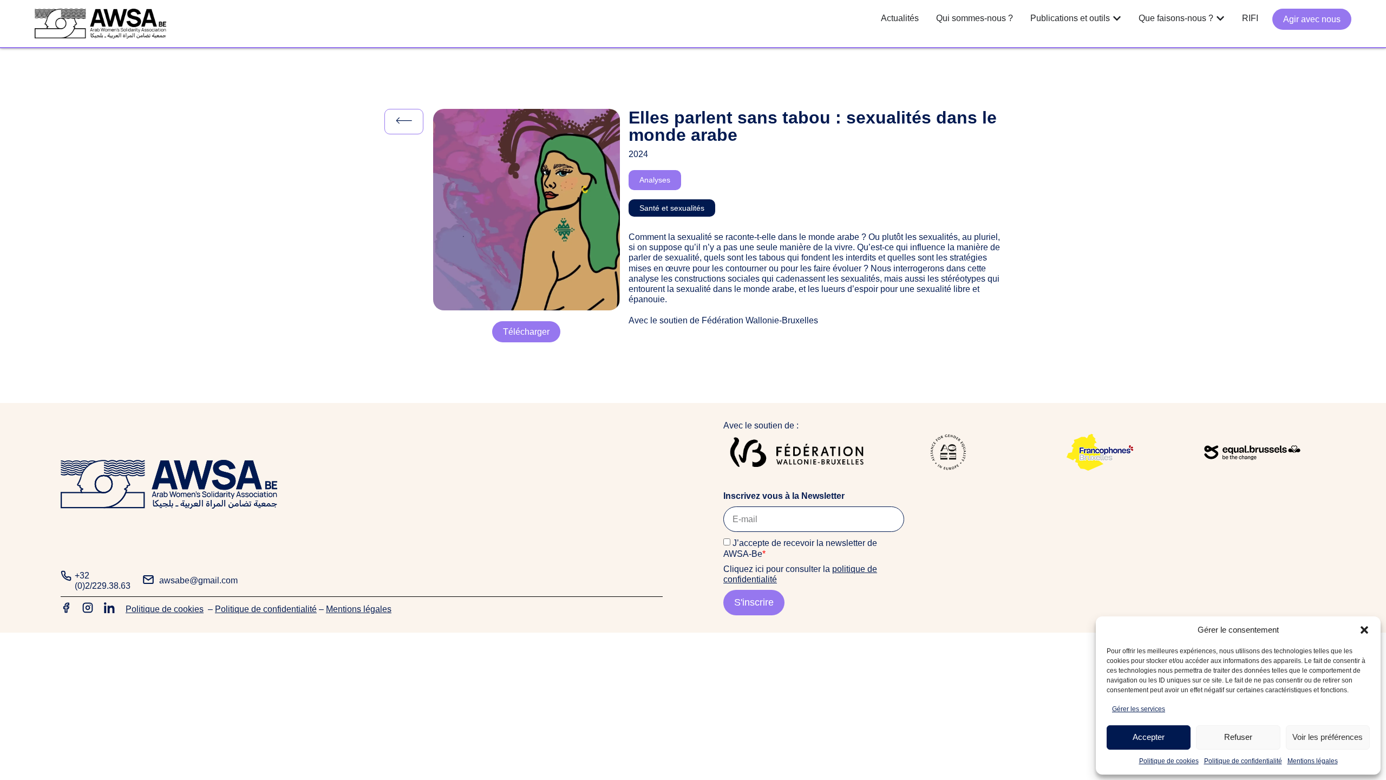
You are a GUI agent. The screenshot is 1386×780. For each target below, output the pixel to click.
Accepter (1149, 737)
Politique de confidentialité (1243, 761)
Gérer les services (1138, 709)
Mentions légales (1312, 761)
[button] (1364, 630)
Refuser (1238, 737)
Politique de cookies (1169, 761)
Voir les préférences (1327, 737)
